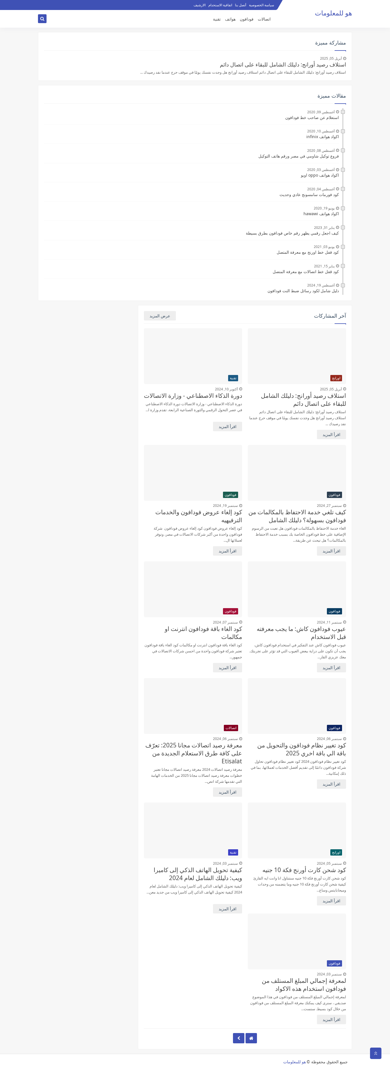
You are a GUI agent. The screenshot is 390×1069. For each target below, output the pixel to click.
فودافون (247, 19)
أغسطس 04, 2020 (321, 189)
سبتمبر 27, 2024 (329, 505)
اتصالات (264, 19)
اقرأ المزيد (331, 434)
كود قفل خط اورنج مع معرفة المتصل (308, 252)
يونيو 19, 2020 (324, 208)
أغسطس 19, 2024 (321, 285)
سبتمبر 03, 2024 (225, 863)
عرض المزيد (160, 315)
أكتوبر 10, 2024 (226, 389)
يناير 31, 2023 (324, 227)
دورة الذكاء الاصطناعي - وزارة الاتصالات (193, 396)
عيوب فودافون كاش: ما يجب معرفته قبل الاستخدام (301, 633)
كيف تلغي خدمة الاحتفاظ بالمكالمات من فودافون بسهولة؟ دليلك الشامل (297, 516)
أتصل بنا (240, 5)
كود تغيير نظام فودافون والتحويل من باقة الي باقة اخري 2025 (301, 749)
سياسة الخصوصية (261, 5)
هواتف (230, 19)
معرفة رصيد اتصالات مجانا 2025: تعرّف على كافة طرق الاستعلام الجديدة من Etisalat (193, 753)
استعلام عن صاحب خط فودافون (312, 117)
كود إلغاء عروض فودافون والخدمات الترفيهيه (198, 516)
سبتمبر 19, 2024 (225, 505)
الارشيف (200, 5)
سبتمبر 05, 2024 (329, 863)
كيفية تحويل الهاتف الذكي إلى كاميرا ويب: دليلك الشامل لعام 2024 (198, 874)
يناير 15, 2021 (324, 266)
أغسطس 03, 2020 (321, 169)
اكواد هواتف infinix (322, 136)
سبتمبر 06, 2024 (329, 738)
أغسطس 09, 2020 (321, 112)
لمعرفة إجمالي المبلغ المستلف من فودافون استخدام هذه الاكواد (304, 985)
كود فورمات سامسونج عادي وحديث (309, 194)
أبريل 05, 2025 (331, 58)
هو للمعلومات (294, 1061)
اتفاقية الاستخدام (220, 5)
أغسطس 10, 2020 (321, 131)
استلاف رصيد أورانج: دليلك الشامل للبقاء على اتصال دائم (283, 64)
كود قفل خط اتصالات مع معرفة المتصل (306, 271)
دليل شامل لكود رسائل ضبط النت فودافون (303, 290)
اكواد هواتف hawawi (321, 213)
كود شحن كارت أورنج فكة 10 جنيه (304, 870)
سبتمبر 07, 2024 (225, 622)
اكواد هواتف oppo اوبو (320, 175)
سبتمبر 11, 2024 (329, 622)
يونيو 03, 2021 (324, 246)
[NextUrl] (238, 1038)
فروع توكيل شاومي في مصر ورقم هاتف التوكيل (298, 156)
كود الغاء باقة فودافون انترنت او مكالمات (203, 633)
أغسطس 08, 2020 (321, 150)
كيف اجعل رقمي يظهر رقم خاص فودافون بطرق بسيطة (292, 233)
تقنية (217, 19)
